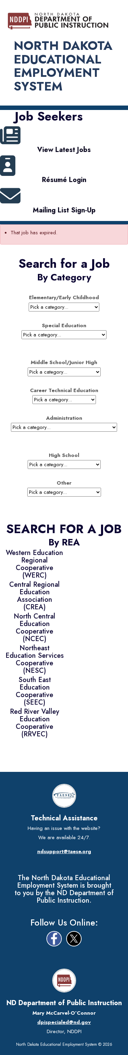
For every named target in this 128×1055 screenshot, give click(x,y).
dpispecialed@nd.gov (64, 1022)
